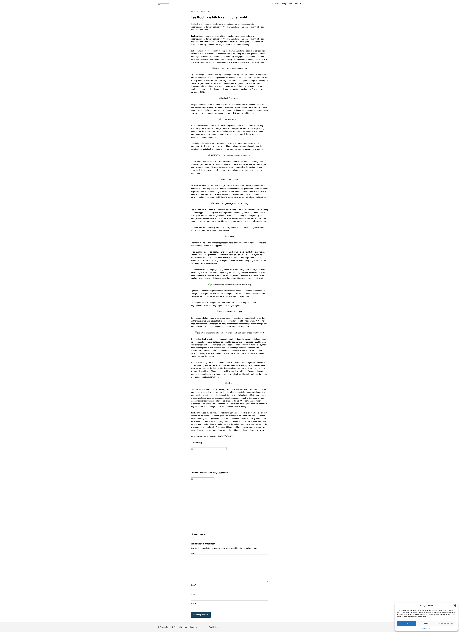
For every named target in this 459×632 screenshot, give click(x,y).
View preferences (446, 623)
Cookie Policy (426, 628)
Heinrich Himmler (240, 345)
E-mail (193, 594)
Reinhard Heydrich (258, 345)
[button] (454, 605)
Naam (193, 585)
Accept (406, 623)
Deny (426, 623)
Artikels (194, 11)
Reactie (194, 553)
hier (220, 472)
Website (193, 603)
